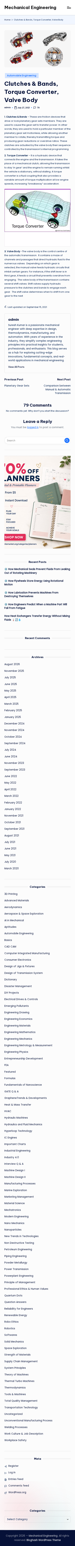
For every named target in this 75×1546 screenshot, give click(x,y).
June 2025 (10, 684)
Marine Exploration (15, 1190)
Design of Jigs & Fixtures (19, 966)
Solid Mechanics (14, 1341)
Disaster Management (18, 986)
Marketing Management (19, 1197)
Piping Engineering (15, 1256)
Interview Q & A (13, 1164)
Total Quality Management (21, 1401)
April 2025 (10, 697)
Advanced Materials (16, 900)
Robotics (9, 1328)
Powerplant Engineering (18, 1276)
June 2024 (10, 756)
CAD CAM (10, 946)
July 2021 (9, 842)
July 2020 (10, 862)
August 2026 (12, 664)
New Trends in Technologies (21, 1236)
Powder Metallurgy (15, 1262)
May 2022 (10, 782)
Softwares (10, 1335)
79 (38, 107)
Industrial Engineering (17, 1150)
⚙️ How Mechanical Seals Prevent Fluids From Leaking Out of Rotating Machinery (37, 570)
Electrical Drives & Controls (21, 999)
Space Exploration (15, 1348)
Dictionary (10, 979)
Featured (10, 1072)
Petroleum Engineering (18, 1249)
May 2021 (9, 855)
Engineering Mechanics (18, 1039)
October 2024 (13, 737)
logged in (33, 427)
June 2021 (10, 848)
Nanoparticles (12, 1229)
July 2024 (10, 750)
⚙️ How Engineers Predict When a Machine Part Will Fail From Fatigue (35, 606)
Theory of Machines (16, 1374)
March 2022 (11, 796)
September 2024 (14, 743)
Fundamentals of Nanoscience (23, 1085)
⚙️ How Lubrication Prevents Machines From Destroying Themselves (31, 594)
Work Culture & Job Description (23, 1433)
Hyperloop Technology (18, 1131)
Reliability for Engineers (18, 1308)
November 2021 (13, 815)
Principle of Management (19, 1282)
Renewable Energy (15, 1315)
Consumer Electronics (17, 960)
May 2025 (10, 690)
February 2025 (13, 710)
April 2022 (10, 789)
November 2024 (14, 730)
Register (13, 1466)
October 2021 (12, 822)
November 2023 (14, 763)
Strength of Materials (17, 1354)
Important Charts (15, 1144)
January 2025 (12, 717)
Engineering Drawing (16, 1012)
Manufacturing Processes (19, 1183)
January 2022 (12, 809)
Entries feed (15, 1479)
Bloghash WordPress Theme (44, 1540)
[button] (16, 366)
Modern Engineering (16, 1216)
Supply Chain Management (21, 1361)
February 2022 (13, 802)
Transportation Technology (21, 1407)
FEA (6, 1065)
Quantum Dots (13, 1295)
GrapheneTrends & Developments (25, 1098)
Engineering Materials (17, 1025)
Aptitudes (10, 927)
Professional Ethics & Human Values (26, 1289)
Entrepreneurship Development (23, 1058)
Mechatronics (12, 1210)
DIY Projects (11, 992)
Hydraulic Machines (16, 1117)
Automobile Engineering (21, 75)
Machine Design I (14, 1170)
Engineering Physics (16, 1052)
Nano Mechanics (14, 1223)
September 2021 (14, 829)
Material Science (14, 1203)
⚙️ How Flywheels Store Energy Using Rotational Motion (33, 582)
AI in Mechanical (14, 920)
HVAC (7, 1111)
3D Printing (10, 894)
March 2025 (11, 704)
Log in (11, 1472)
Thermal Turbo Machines (19, 1381)
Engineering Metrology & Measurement (28, 1045)
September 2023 (14, 769)
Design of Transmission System (23, 973)
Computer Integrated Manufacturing (27, 953)
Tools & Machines (15, 1394)
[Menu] (69, 8)
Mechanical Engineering (30, 7)
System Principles (15, 1368)
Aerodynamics (13, 907)
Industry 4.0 (11, 1157)
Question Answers (15, 1302)
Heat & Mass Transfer (17, 1104)
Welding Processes (15, 1427)
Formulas (9, 1078)
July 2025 (10, 677)
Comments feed (18, 1485)
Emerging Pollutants (16, 1006)
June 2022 (10, 776)
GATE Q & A (11, 1091)
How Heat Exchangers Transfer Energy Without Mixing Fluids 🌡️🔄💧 (37, 617)
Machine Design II (14, 1177)
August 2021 (11, 835)
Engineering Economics (18, 1019)
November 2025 (14, 671)
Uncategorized (13, 1414)
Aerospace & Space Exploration (24, 913)
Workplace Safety (15, 1440)
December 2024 (14, 723)
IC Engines (10, 1137)
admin (13, 319)
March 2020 (11, 868)
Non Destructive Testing (19, 1243)
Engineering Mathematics (19, 1032)
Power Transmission (16, 1269)
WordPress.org (17, 1492)
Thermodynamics (15, 1387)
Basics (8, 940)
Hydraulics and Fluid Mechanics (23, 1124)
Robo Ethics (11, 1322)
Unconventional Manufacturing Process (28, 1420)
